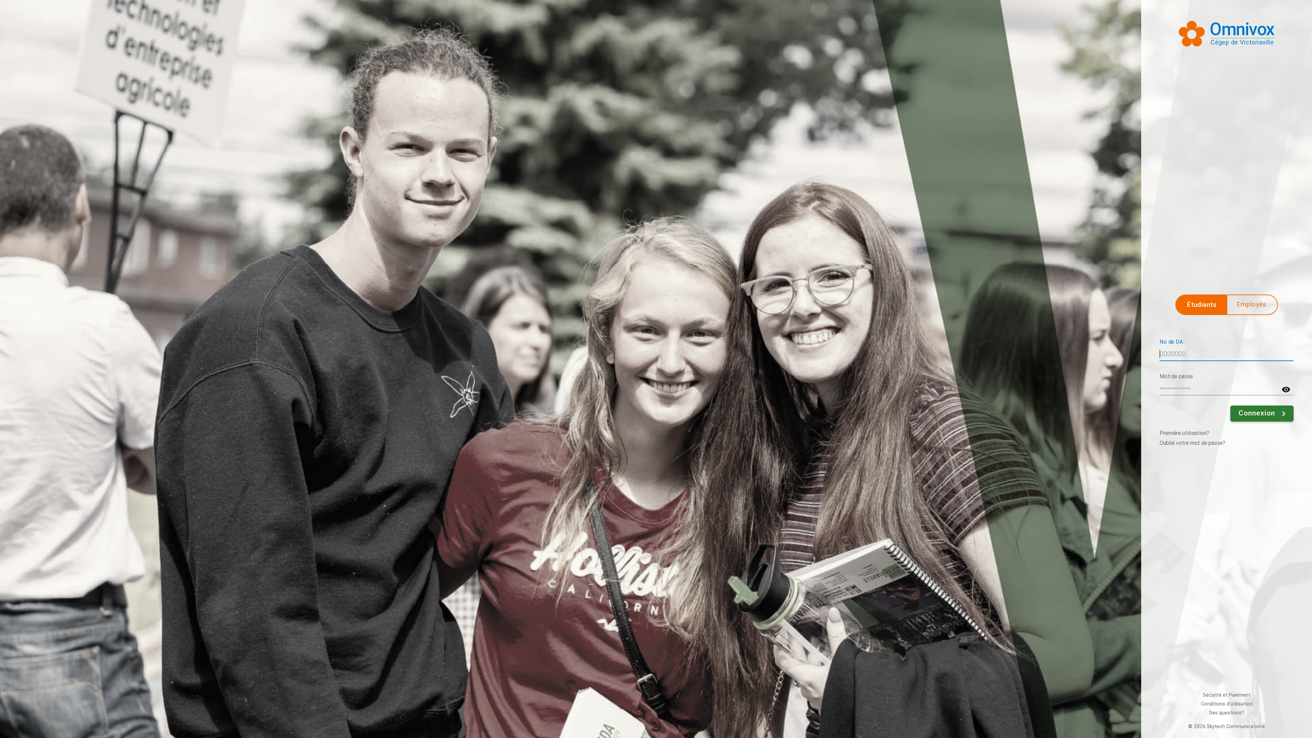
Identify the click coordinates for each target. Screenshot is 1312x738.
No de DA (1171, 341)
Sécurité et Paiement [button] (1226, 695)
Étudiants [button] (1202, 304)
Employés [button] (1251, 304)
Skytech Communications (1236, 726)
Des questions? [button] (1226, 713)
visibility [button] (1286, 389)
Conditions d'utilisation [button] (1227, 704)
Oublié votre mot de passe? (1192, 443)
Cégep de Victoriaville (1242, 42)
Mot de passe (1176, 376)
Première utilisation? (1184, 433)
